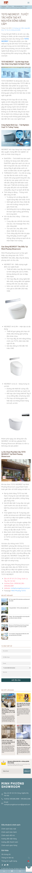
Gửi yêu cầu (16, 680)
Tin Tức (6, 30)
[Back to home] (6, 2)
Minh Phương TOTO (18, 591)
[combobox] (29, 858)
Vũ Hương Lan (16, 28)
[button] (28, 2)
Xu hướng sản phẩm (15, 30)
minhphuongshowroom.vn (20, 588)
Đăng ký (27, 771)
